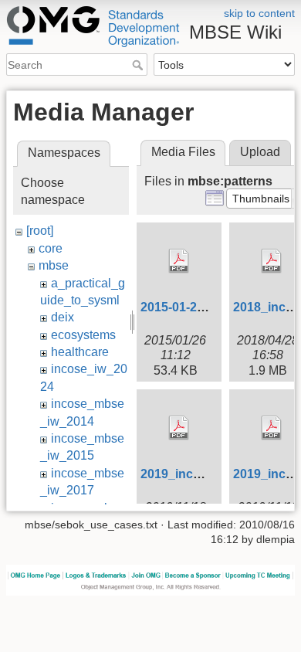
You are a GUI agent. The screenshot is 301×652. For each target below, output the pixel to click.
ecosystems (83, 334)
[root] (39, 230)
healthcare (80, 351)
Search (139, 64)
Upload (260, 151)
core (51, 248)
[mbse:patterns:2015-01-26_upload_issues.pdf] (179, 261)
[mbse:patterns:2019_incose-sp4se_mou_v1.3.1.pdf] (179, 428)
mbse (54, 265)
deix (62, 317)
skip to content (259, 13)
